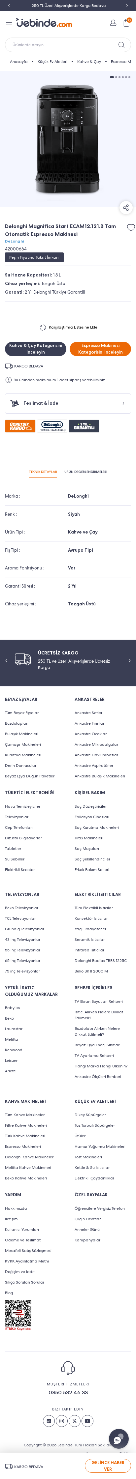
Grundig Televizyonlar (24, 929)
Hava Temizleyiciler (22, 806)
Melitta (11, 1039)
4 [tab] (123, 77)
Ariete (10, 1071)
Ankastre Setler (88, 712)
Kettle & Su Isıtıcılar (92, 1167)
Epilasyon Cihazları (92, 817)
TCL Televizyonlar (20, 918)
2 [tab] (116, 77)
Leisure (11, 1060)
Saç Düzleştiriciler (91, 806)
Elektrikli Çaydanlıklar (94, 1178)
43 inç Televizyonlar (22, 939)
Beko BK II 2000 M (91, 971)
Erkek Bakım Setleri (92, 869)
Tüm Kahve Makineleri (25, 1114)
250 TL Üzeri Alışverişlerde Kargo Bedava (68, 5)
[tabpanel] (68, 139)
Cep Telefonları (19, 827)
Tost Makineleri (88, 1157)
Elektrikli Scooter (20, 869)
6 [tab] (129, 77)
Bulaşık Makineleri (21, 734)
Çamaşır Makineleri (23, 744)
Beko (9, 1018)
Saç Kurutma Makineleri (97, 827)
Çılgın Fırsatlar (88, 1219)
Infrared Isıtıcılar (89, 950)
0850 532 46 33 (68, 1392)
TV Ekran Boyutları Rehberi (99, 1001)
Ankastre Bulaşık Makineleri (100, 776)
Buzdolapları (16, 723)
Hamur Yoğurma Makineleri (100, 1146)
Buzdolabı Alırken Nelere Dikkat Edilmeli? (97, 1031)
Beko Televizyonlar (21, 908)
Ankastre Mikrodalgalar (96, 744)
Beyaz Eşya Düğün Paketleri (30, 776)
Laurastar (13, 1028)
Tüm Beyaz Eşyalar (22, 712)
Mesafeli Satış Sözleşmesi (28, 1250)
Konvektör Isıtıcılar (91, 918)
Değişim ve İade (20, 1271)
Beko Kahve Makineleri (26, 1178)
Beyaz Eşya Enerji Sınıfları (97, 1045)
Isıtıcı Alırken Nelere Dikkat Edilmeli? (99, 1015)
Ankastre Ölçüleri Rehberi (98, 1076)
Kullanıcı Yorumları (22, 1229)
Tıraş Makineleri (89, 838)
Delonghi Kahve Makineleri (29, 1157)
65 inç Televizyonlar (22, 960)
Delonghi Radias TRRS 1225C (101, 960)
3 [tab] (119, 77)
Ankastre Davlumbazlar (96, 755)
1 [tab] (112, 77)
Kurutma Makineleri (23, 755)
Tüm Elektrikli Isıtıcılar (94, 908)
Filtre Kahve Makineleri (26, 1125)
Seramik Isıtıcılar (90, 939)
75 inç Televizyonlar (22, 971)
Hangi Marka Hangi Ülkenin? (101, 1066)
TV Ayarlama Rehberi (94, 1055)
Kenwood (13, 1050)
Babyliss (12, 1007)
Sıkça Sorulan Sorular (24, 1282)
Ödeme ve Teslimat (23, 1240)
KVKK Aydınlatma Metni (27, 1261)
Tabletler (13, 848)
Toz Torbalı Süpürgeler (95, 1125)
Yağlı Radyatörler (90, 929)
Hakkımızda (16, 1208)
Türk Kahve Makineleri (25, 1136)
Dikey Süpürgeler (90, 1114)
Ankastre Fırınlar (89, 723)
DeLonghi (14, 241)
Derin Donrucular (20, 765)
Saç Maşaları (87, 848)
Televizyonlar (16, 817)
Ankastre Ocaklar (91, 734)
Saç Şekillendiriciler (92, 859)
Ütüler (80, 1136)
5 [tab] (126, 77)
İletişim (11, 1219)
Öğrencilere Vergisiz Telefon (100, 1208)
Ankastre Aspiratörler (94, 765)
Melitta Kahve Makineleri (28, 1167)
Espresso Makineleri (23, 1146)
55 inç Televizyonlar (22, 950)
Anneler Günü (87, 1229)
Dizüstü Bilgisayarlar (23, 838)
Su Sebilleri (15, 859)
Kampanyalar (87, 1240)
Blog (9, 1292)
